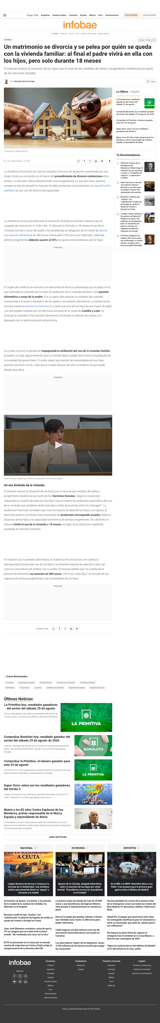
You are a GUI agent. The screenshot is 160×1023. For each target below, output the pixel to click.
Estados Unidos (59, 15)
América (50, 965)
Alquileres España (27, 682)
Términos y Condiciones (142, 965)
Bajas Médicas (103, 34)
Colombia (73, 15)
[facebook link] (14, 976)
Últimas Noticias (50, 998)
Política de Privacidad (141, 969)
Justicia (37, 687)
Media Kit (111, 986)
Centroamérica (112, 15)
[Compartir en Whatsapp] (78, 161)
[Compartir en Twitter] (90, 161)
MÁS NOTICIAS (58, 837)
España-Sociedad (77, 687)
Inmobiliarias (45, 682)
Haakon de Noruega (89, 34)
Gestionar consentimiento (142, 973)
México (92, 15)
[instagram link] (26, 976)
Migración (63, 34)
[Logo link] (80, 24)
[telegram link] (20, 982)
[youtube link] (14, 982)
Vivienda (9, 682)
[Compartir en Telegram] (101, 161)
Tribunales (24, 687)
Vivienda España (87, 682)
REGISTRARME (131, 15)
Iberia (71, 34)
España (83, 15)
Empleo (81, 969)
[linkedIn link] (26, 982)
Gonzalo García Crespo (24, 81)
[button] (4, 15)
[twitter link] (20, 976)
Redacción (81, 965)
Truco (77, 34)
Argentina (45, 15)
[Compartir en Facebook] (84, 161)
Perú (100, 15)
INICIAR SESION (149, 15)
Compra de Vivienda (66, 682)
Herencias (10, 687)
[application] (58, 445)
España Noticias (97, 687)
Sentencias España (55, 687)
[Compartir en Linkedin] (96, 161)
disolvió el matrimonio (39, 306)
